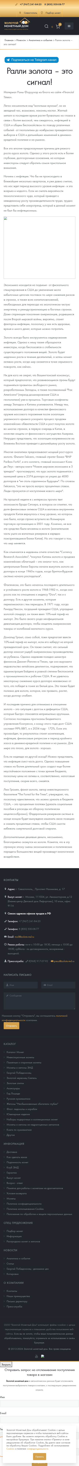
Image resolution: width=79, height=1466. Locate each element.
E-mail (3, 1413)
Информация (14, 1143)
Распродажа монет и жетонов (23, 1241)
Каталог (10, 1043)
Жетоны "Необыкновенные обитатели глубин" (32, 1103)
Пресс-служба (14, 1306)
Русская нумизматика (18, 1098)
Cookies (10, 1448)
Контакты (12, 1290)
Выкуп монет (14, 1177)
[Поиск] (46, 27)
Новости (10, 1250)
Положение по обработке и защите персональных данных (39, 1214)
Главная (9, 40)
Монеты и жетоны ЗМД (20, 1067)
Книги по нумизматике (19, 1129)
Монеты (11, 1198)
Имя (2, 1397)
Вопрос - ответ (15, 1182)
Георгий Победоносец (19, 1072)
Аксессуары (13, 1088)
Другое (11, 1134)
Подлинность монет (17, 1162)
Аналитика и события (18, 1258)
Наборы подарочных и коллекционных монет (32, 1119)
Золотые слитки (15, 1083)
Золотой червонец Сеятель (22, 1077)
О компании (14, 1282)
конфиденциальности (37, 1448)
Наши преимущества (18, 1296)
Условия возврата (17, 1193)
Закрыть (6, 1364)
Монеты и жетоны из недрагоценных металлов (33, 1124)
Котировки (13, 1273)
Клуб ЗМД (13, 1167)
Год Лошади (13, 1093)
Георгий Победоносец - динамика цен (28, 1268)
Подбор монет (15, 1231)
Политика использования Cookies (25, 1208)
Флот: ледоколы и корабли (22, 1108)
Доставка (12, 1151)
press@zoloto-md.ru (64, 961)
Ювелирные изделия (18, 1114)
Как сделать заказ (17, 1157)
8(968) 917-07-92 (38, 961)
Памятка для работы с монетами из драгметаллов (35, 1188)
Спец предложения (18, 1222)
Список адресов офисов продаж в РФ (29, 913)
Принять (39, 1456)
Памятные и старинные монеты (24, 1062)
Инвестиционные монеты (20, 1057)
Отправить (11, 1025)
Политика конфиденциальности (24, 1203)
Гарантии (12, 1172)
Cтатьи (10, 1263)
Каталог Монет (15, 1052)
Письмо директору (17, 1301)
